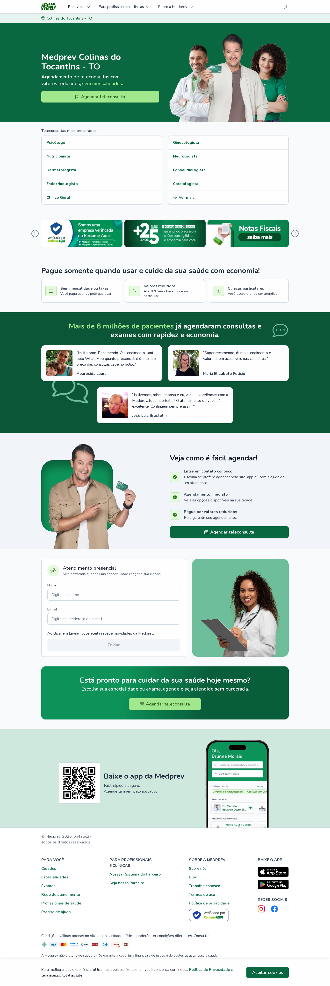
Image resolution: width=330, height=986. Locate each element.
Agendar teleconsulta (103, 97)
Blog (193, 877)
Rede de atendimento (60, 894)
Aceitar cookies (267, 972)
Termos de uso (202, 894)
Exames (48, 886)
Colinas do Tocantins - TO (69, 18)
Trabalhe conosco (204, 886)
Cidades (48, 868)
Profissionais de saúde (61, 903)
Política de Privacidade (209, 969)
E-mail (52, 609)
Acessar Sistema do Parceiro (135, 874)
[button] (79, 6)
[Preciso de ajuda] (285, 7)
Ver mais (187, 197)
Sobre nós (198, 868)
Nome (51, 585)
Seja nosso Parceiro (126, 883)
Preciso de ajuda (56, 912)
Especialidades (54, 877)
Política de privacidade (209, 903)
